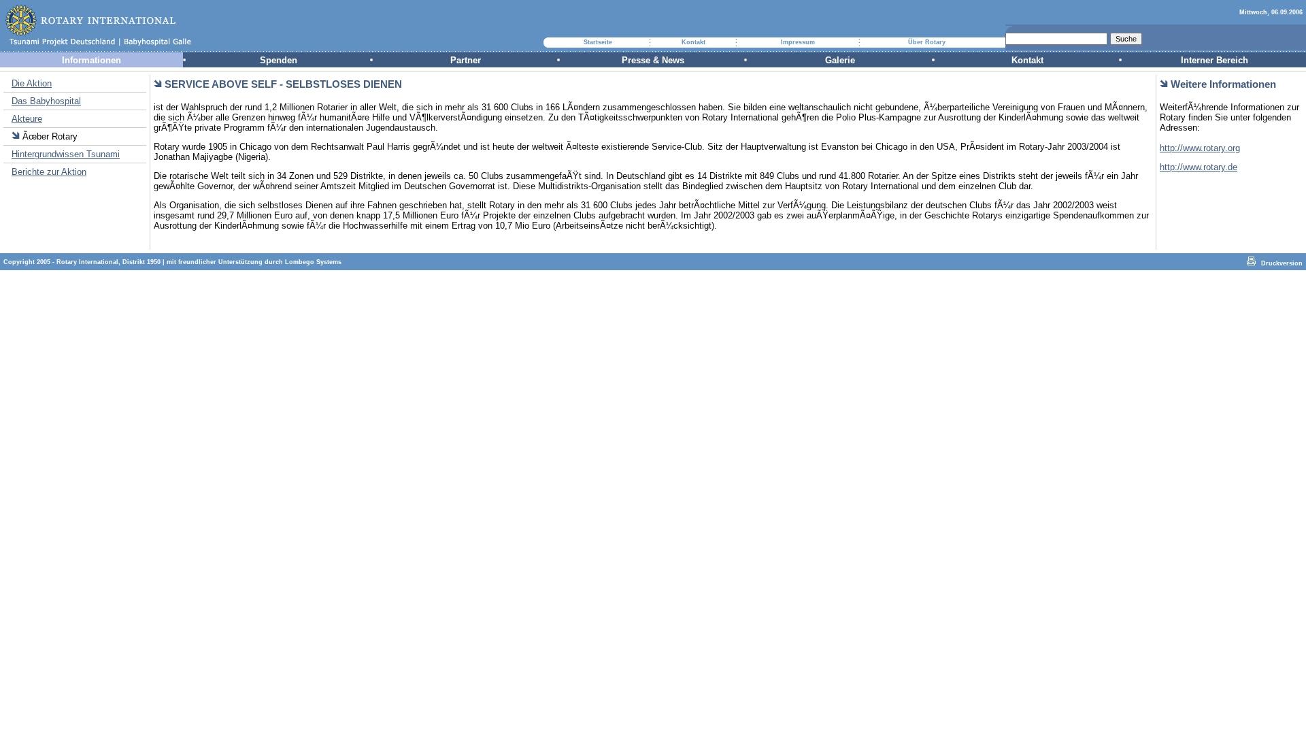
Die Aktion (32, 83)
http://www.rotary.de (1198, 167)
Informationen (91, 60)
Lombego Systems (313, 262)
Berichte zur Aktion (49, 172)
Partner (465, 60)
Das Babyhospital (46, 101)
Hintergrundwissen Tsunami (66, 154)
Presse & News (653, 60)
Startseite (598, 42)
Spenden (278, 60)
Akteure (27, 119)
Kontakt (693, 42)
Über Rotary (926, 42)
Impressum (798, 42)
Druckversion (1282, 263)
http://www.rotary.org (1200, 148)
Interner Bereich (1214, 60)
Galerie (840, 60)
